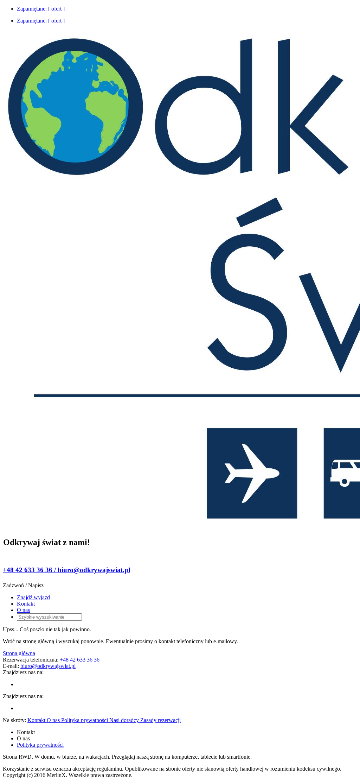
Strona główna (19, 653)
